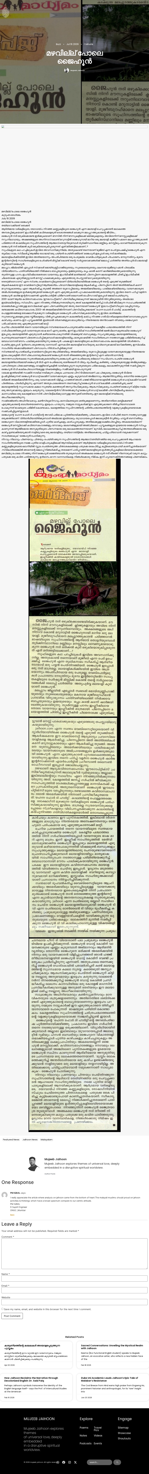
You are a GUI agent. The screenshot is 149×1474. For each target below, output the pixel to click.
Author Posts (50, 1174)
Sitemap (123, 1427)
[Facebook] (64, 1462)
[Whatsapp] (58, 1462)
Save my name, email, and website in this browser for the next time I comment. (47, 1309)
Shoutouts (124, 1438)
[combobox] (99, 1462)
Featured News (11, 1139)
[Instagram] (69, 1462)
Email (5, 1286)
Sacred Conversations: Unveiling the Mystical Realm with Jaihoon (112, 1347)
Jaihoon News (30, 1139)
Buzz (58, 44)
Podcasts (86, 1443)
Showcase (124, 1433)
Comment (7, 1237)
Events (98, 1443)
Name (5, 1274)
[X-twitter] (75, 1462)
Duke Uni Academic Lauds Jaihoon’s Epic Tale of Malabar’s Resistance (109, 1379)
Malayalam (47, 1139)
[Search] (117, 1462)
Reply (12, 1215)
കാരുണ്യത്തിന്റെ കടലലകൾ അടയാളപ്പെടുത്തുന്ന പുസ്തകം (32, 1347)
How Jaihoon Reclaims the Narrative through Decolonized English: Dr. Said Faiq (31, 1379)
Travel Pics (98, 1429)
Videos (98, 1435)
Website (5, 1297)
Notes (83, 1435)
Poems (84, 1427)
